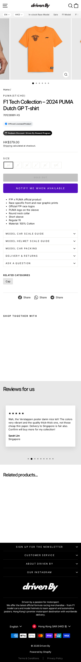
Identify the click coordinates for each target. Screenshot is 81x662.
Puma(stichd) (14, 95)
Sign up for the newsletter (39, 546)
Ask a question (18, 263)
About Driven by (39, 563)
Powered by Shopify (40, 651)
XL (45, 165)
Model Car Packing (21, 248)
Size (6, 158)
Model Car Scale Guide (25, 233)
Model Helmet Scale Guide (28, 241)
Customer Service (39, 555)
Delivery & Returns (22, 255)
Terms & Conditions (28, 658)
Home (6, 89)
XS (8, 165)
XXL (56, 165)
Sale (55, 14)
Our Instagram (39, 572)
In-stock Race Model (39, 14)
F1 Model (66, 14)
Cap (8, 281)
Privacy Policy (55, 658)
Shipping (7, 145)
